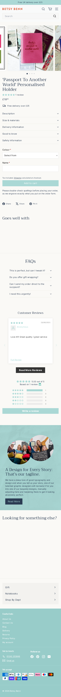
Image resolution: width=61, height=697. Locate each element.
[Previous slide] (4, 345)
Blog (4, 627)
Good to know (9, 133)
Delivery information (13, 127)
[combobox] (30, 16)
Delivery (6, 630)
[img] (17, 323)
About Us (6, 619)
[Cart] (50, 9)
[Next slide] (56, 345)
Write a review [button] (30, 411)
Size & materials (10, 120)
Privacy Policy (8, 638)
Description (8, 113)
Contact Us (7, 623)
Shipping (17, 178)
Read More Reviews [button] (30, 370)
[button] (8, 95)
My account (7, 642)
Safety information (12, 140)
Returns (6, 634)
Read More (14, 501)
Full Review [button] (16, 360)
